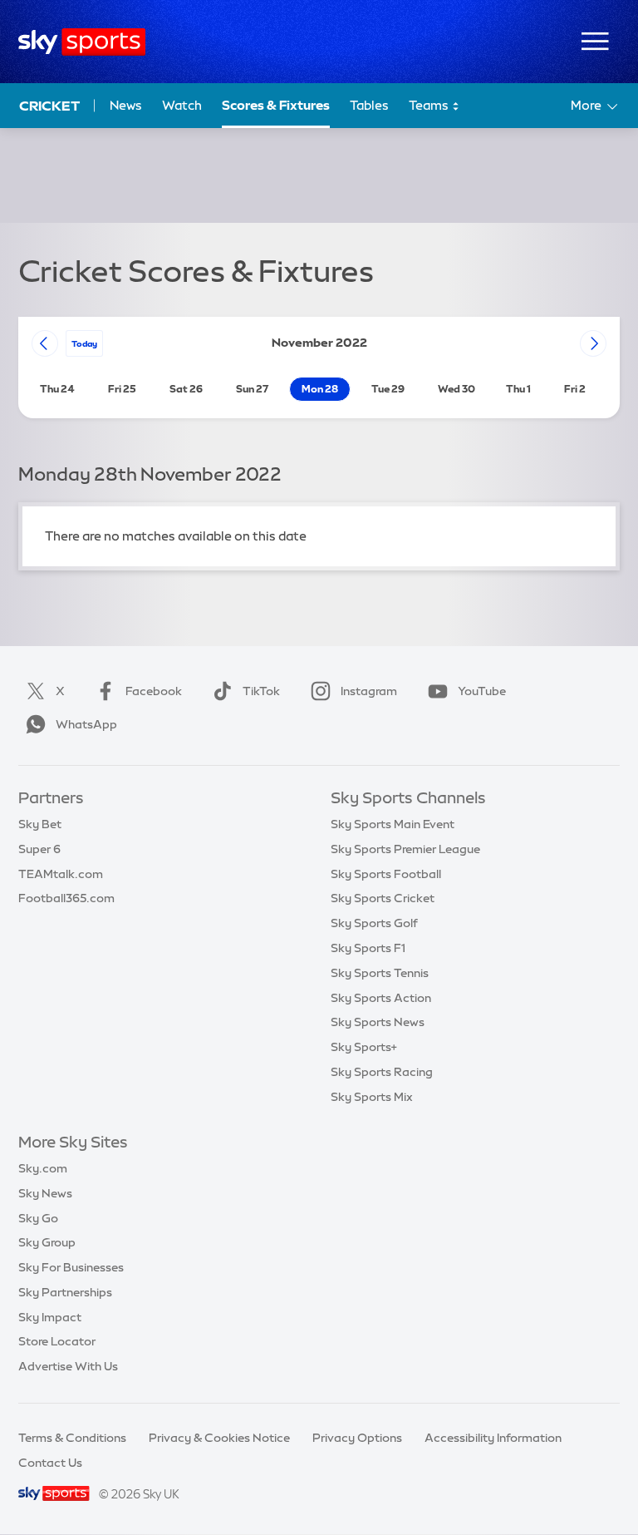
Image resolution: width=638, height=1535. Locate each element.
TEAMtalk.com (60, 874)
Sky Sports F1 (368, 948)
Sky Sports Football (386, 874)
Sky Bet (39, 824)
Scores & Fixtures (276, 105)
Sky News (45, 1193)
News (126, 105)
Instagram (369, 691)
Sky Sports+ (364, 1047)
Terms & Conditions (72, 1438)
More (586, 105)
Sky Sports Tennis (380, 973)
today (84, 343)
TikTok (261, 691)
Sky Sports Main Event (392, 824)
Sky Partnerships (65, 1292)
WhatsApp (86, 724)
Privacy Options (357, 1438)
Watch (182, 105)
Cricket (49, 105)
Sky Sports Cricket (382, 898)
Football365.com (66, 898)
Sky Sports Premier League (405, 849)
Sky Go (38, 1218)
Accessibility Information (493, 1438)
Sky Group (47, 1242)
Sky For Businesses (71, 1267)
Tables (369, 105)
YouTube (482, 691)
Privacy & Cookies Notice (219, 1438)
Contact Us (50, 1462)
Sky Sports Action (381, 998)
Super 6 (39, 849)
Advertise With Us (68, 1366)
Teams (430, 105)
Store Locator (57, 1341)
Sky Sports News (378, 1022)
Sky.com (42, 1168)
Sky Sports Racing (382, 1072)
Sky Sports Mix (372, 1097)
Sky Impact (49, 1317)
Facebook (153, 691)
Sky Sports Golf (374, 923)
